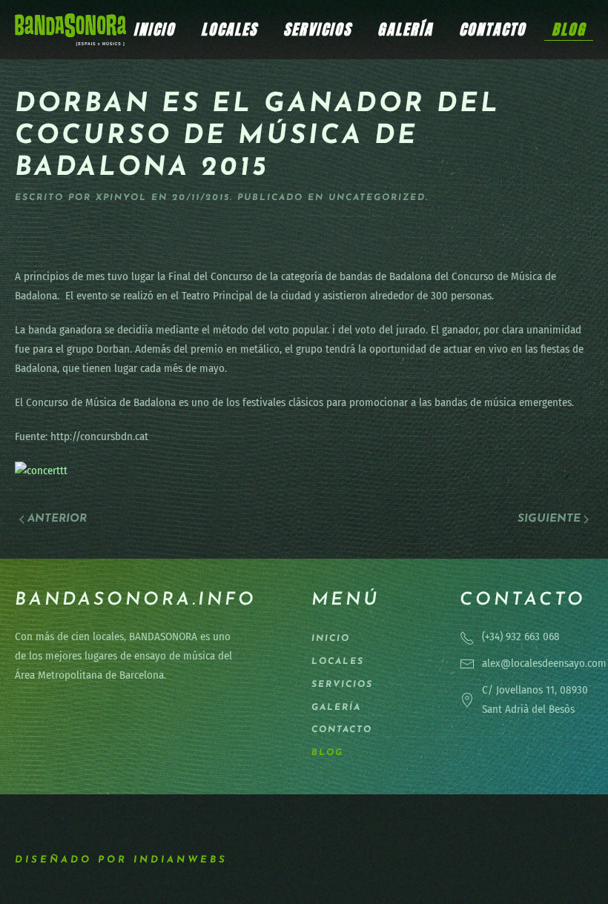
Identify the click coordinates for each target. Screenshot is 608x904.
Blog (569, 29)
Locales (229, 29)
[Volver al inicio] (70, 29)
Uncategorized (377, 197)
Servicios (317, 29)
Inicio (154, 29)
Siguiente (549, 519)
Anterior (57, 519)
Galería (405, 29)
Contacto (492, 29)
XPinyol (121, 197)
